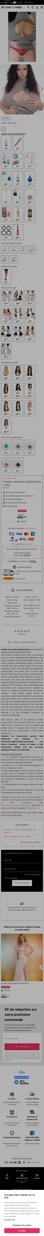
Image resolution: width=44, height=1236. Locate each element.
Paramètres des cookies (22, 1225)
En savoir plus (9, 1219)
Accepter (22, 1231)
